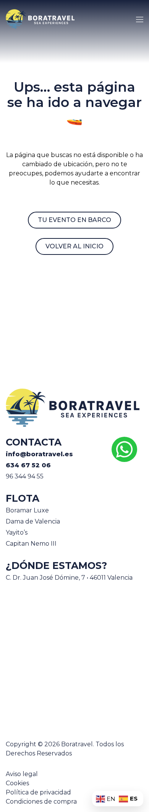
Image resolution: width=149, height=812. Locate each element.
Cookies (17, 783)
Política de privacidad (38, 792)
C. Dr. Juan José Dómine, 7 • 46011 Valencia (69, 577)
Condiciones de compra (41, 801)
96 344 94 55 (25, 476)
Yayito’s (17, 532)
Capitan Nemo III (31, 543)
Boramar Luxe (27, 510)
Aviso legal (22, 774)
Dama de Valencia (33, 521)
